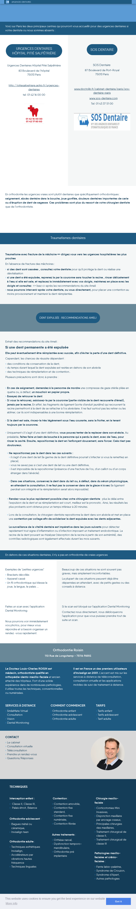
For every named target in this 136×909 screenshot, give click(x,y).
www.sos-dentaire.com (103, 98)
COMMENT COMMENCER (68, 705)
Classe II (17, 804)
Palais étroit (19, 807)
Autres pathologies (108, 878)
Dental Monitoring (18, 722)
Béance (32, 807)
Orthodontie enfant (64, 711)
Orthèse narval (63, 840)
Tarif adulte (104, 718)
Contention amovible (67, 804)
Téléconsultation (17, 750)
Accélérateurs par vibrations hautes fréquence (22, 858)
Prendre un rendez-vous (22, 754)
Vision (10, 718)
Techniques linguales (23, 866)
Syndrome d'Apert (107, 874)
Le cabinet (13, 742)
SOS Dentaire (102, 49)
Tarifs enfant (105, 711)
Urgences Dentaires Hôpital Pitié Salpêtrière (34, 50)
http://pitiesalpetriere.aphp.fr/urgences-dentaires (34, 87)
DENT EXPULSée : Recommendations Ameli (68, 317)
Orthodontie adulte (64, 718)
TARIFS (100, 705)
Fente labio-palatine (108, 866)
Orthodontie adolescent (67, 714)
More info (11, 903)
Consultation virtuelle (20, 746)
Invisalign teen (20, 832)
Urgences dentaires (21, 2)
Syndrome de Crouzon (110, 870)
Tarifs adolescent (108, 714)
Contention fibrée (65, 823)
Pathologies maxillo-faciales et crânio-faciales (107, 857)
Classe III (29, 804)
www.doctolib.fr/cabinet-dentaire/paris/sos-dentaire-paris (102, 90)
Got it (118, 901)
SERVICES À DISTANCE (20, 705)
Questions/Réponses (20, 758)
